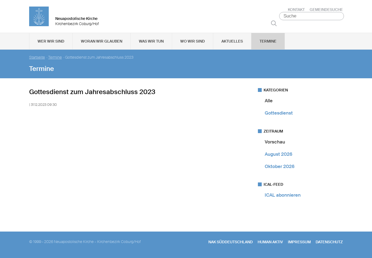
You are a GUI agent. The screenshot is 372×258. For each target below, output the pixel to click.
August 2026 (278, 154)
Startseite (37, 57)
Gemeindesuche (326, 9)
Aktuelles (232, 41)
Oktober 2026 (279, 166)
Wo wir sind (192, 41)
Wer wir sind (51, 41)
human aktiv (270, 241)
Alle (269, 101)
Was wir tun (151, 41)
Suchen (274, 23)
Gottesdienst (279, 113)
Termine (268, 41)
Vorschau (275, 142)
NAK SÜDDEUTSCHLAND (230, 241)
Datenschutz (329, 241)
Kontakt (296, 9)
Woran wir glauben (101, 41)
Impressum (299, 241)
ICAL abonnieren (283, 195)
